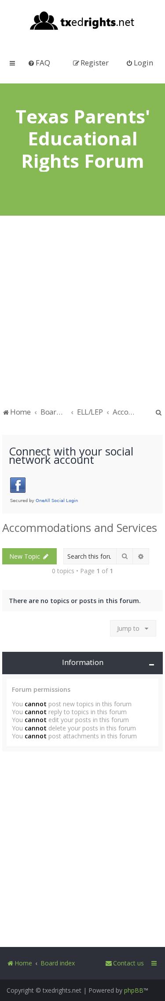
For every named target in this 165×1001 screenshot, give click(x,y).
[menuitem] (39, 62)
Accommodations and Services (79, 527)
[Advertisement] (82, 315)
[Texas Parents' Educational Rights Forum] (82, 21)
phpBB (133, 990)
